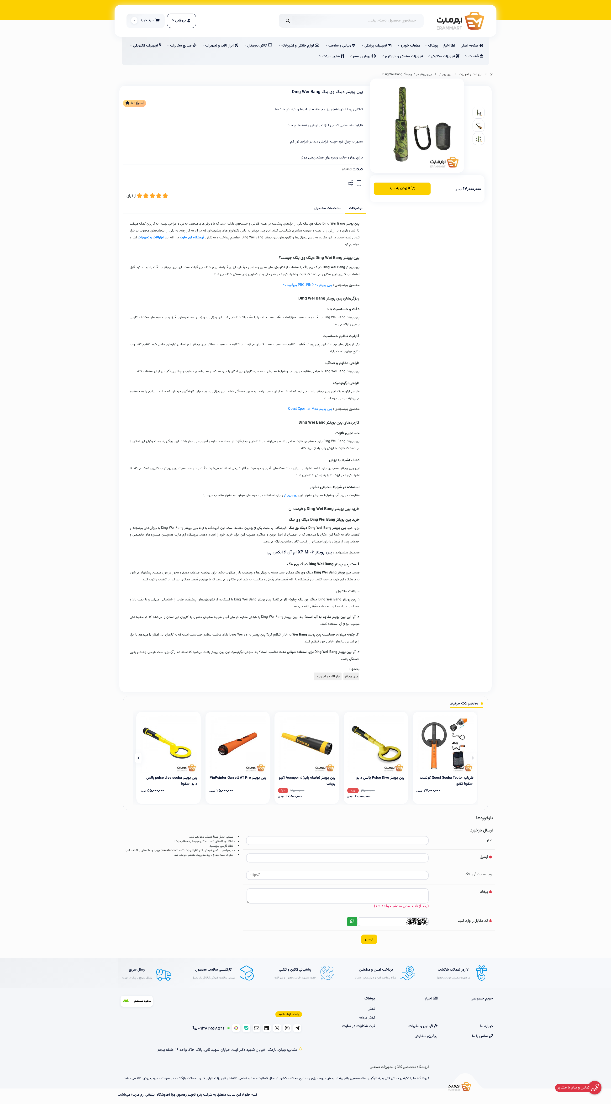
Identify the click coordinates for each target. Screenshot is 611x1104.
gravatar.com (169, 850)
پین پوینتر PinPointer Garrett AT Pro (238, 778)
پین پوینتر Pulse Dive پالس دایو (380, 778)
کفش (371, 1009)
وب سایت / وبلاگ (478, 875)
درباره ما (486, 1026)
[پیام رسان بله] (246, 1028)
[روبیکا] (236, 1028)
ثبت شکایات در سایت (358, 1026)
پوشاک (433, 45)
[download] (137, 1001)
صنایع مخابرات (181, 45)
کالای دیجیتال (257, 45)
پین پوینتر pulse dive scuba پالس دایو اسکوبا (171, 780)
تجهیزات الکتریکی (146, 45)
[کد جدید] (352, 921)
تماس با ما (480, 1036)
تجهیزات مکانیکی (443, 56)
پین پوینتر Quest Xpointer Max (310, 409)
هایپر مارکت (331, 56)
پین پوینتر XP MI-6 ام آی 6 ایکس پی (299, 552)
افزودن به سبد (400, 188)
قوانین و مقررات (421, 1026)
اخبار (447, 45)
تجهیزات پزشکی (376, 45)
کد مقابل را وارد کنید (473, 921)
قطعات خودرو (410, 45)
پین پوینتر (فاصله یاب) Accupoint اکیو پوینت (307, 780)
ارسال (369, 939)
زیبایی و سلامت (340, 45)
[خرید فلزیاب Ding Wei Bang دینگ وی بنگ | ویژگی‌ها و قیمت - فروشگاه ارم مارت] (460, 1087)
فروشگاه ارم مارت (192, 237)
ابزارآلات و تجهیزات (151, 237)
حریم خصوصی (482, 999)
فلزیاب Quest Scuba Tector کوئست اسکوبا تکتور (447, 780)
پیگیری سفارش (426, 1036)
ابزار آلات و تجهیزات (220, 45)
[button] (472, 758)
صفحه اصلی (470, 45)
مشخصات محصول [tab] (327, 208)
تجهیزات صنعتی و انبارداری (404, 56)
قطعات (474, 56)
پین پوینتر (445, 74)
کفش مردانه (367, 1017)
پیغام (484, 892)
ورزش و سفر (362, 56)
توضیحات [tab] (356, 208)
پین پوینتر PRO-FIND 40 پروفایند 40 (307, 285)
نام (489, 840)
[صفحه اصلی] (491, 74)
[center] (287, 20)
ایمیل (484, 857)
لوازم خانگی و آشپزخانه (298, 45)
